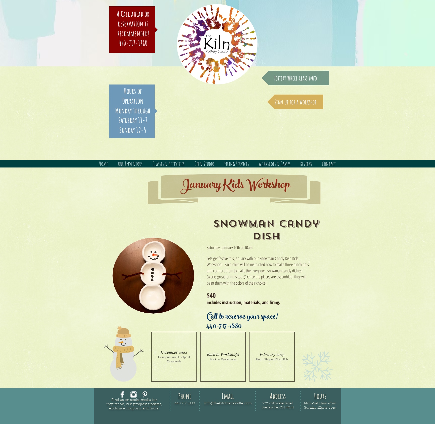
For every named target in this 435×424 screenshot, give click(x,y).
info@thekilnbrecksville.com (228, 403)
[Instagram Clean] (133, 394)
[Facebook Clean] (122, 394)
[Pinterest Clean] (145, 394)
